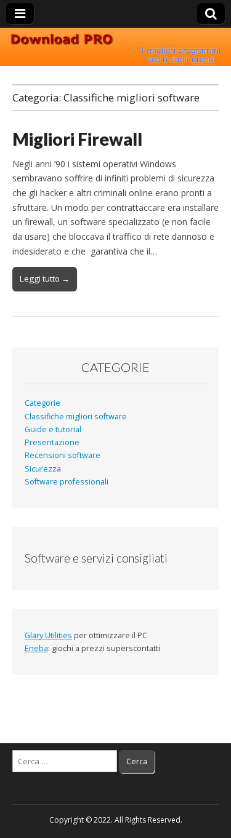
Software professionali (66, 481)
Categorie (42, 403)
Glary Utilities (48, 635)
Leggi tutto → (45, 278)
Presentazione (52, 442)
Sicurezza (43, 469)
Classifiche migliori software (76, 416)
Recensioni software (62, 455)
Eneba (36, 648)
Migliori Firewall (77, 138)
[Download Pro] (115, 47)
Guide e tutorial (53, 429)
